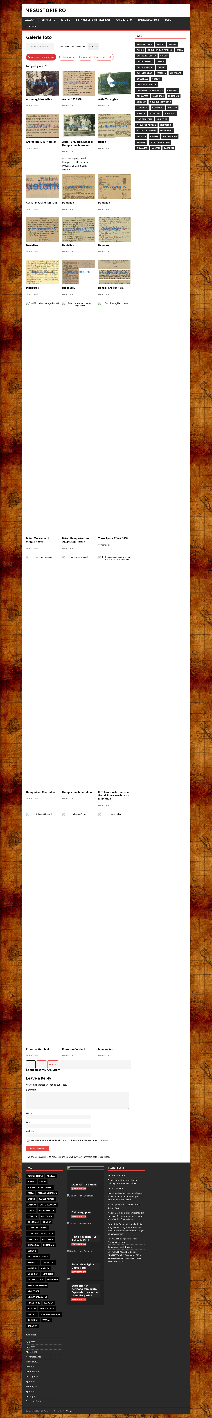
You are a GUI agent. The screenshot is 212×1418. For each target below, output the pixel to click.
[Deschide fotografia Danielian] (78, 186)
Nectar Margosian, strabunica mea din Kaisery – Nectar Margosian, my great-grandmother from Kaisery (126, 1216)
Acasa (29, 19)
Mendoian (155, 113)
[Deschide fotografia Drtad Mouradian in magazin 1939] (42, 418)
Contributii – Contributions (120, 1247)
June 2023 (30, 1347)
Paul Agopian (170, 136)
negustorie (166, 130)
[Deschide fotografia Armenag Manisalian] (42, 83)
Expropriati (85, 57)
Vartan (156, 148)
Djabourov (158, 96)
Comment (31, 1089)
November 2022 (33, 1356)
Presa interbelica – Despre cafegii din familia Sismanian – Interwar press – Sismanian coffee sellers (125, 1196)
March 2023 (31, 1352)
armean (160, 44)
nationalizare (144, 119)
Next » (52, 1064)
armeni (172, 44)
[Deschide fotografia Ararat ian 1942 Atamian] (42, 126)
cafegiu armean (145, 67)
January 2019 (32, 1376)
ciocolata (175, 73)
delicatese (142, 96)
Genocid (141, 102)
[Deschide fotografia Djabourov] (42, 272)
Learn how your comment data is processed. (88, 1156)
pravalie (141, 142)
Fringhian (173, 96)
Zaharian (169, 148)
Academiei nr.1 (144, 44)
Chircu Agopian (81, 1212)
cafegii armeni (144, 61)
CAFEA (180, 50)
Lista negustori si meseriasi (93, 19)
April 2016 (30, 1381)
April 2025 (30, 1342)
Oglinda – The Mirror (85, 1184)
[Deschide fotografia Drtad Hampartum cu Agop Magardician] (78, 418)
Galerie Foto (124, 19)
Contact (30, 26)
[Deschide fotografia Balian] (114, 126)
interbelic (142, 107)
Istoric (65, 19)
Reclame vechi (66, 57)
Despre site (48, 19)
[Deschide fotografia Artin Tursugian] (114, 83)
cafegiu (160, 61)
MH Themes (68, 1411)
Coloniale (142, 79)
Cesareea (161, 73)
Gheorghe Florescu (160, 102)
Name (29, 1113)
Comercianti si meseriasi (41, 57)
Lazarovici (158, 107)
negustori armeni (146, 130)
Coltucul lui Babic (116, 1188)
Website (30, 1131)
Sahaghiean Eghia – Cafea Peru (84, 1266)
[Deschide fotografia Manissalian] (114, 929)
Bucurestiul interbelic (160, 50)
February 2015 (32, 1386)
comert (156, 79)
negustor (162, 119)
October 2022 (32, 1361)
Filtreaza (93, 46)
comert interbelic (146, 84)
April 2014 (30, 1391)
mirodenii (170, 113)
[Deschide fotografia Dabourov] (114, 229)
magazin (172, 107)
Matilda (141, 113)
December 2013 (33, 1401)
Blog (168, 19)
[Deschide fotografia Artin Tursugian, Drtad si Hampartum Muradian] (78, 126)
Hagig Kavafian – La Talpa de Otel (84, 1238)
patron (154, 136)
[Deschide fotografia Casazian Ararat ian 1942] (42, 186)
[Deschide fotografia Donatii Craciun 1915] (114, 272)
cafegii (164, 55)
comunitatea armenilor (150, 90)
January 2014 (32, 1396)
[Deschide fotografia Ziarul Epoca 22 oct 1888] (114, 418)
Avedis (140, 50)
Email (29, 1122)
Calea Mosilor (144, 73)
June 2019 (30, 1366)
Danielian (172, 90)
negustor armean (146, 125)
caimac (161, 67)
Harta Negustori (148, 19)
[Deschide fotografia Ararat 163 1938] (78, 83)
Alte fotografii (104, 57)
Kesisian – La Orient (117, 1175)
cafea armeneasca (146, 55)
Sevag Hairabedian (160, 142)
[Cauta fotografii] (40, 46)
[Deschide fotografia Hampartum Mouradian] (42, 672)
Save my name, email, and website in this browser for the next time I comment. (69, 1140)
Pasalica (141, 136)
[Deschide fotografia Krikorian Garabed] (42, 929)
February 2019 (32, 1371)
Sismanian (142, 148)
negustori (165, 125)
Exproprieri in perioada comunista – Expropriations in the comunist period (85, 1290)
